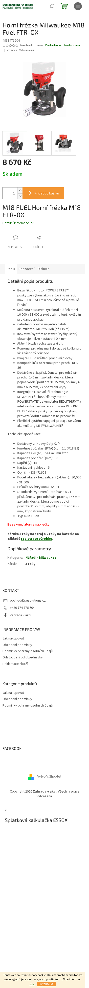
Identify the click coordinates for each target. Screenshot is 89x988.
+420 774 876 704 (22, 607)
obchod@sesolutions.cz (28, 600)
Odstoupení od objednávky (22, 657)
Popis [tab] (11, 269)
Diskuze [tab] (43, 269)
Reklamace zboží (15, 663)
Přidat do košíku (46, 193)
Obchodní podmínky (17, 644)
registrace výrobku (36, 538)
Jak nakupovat (13, 638)
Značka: (20, 50)
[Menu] (78, 6)
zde (31, 984)
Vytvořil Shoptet (49, 776)
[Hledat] (52, 6)
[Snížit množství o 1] (20, 196)
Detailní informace (15, 223)
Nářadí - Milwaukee (40, 557)
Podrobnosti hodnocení (62, 45)
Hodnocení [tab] (26, 269)
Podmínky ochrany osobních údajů (27, 651)
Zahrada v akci (20, 615)
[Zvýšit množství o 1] (20, 190)
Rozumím (46, 984)
